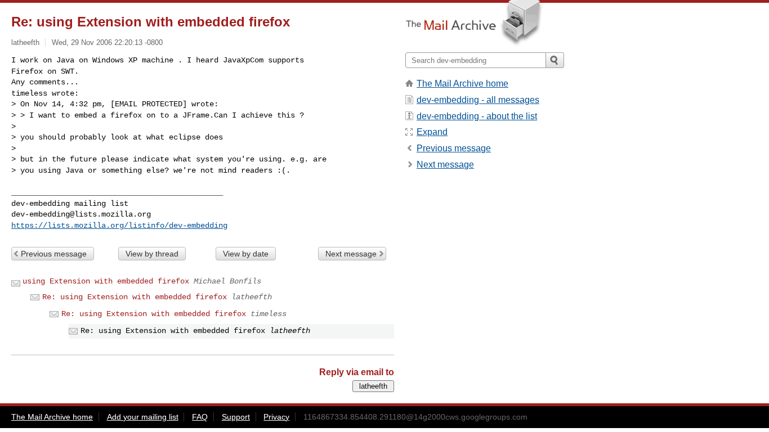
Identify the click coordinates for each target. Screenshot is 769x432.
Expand (432, 132)
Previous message (54, 253)
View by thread (152, 253)
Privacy (276, 416)
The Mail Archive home (462, 83)
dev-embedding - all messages (478, 100)
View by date (246, 253)
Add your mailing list (142, 416)
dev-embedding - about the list (477, 116)
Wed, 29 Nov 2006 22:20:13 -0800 (107, 42)
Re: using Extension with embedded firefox (134, 297)
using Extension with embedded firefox (106, 281)
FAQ (200, 416)
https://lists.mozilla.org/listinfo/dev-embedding (119, 225)
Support (236, 416)
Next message (351, 253)
